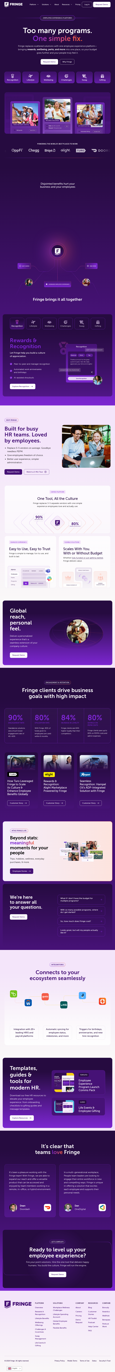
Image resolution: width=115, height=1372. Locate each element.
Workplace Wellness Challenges (61, 1309)
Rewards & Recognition (40, 1313)
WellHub (105, 1316)
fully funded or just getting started (87, 558)
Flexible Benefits (59, 1328)
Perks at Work (105, 1325)
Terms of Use (84, 1361)
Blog (90, 1308)
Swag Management (40, 1337)
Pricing (78, 1316)
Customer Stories (92, 1313)
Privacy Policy (60, 1361)
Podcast (91, 1322)
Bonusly (105, 1308)
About (78, 1308)
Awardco (106, 1312)
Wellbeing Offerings (39, 1323)
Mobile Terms (72, 1361)
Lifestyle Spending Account (60, 1315)
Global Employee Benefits (60, 1322)
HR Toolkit (92, 1318)
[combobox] (14, 1368)
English (14, 1368)
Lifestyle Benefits (42, 1318)
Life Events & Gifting (40, 1344)
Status (94, 1361)
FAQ (90, 1331)
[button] (34, 4)
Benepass (106, 1320)
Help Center (93, 1327)
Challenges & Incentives (40, 1330)
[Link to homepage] (17, 1304)
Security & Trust (105, 1361)
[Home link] (13, 4)
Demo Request (79, 1321)
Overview (39, 1308)
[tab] (17, 323)
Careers (79, 1312)
